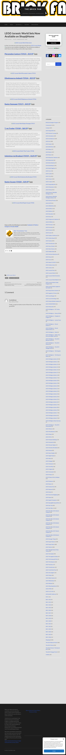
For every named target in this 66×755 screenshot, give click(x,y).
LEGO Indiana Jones (50, 265)
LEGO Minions (49, 428)
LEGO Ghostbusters (50, 243)
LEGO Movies (49, 450)
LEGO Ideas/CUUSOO (51, 262)
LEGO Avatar (49, 144)
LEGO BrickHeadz (50, 165)
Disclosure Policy (33, 711)
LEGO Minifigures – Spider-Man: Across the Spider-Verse (53, 335)
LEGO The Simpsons (50, 561)
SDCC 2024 (48, 631)
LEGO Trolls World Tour (51, 570)
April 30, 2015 (8, 39)
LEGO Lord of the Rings (51, 298)
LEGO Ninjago (49, 461)
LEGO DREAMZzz (50, 205)
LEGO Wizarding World (51, 586)
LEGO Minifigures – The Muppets (53, 351)
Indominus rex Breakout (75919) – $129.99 (21, 156)
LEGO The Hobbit (50, 553)
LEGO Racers (49, 484)
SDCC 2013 (48, 602)
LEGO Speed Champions (51, 500)
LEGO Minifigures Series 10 (52, 359)
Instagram (7, 226)
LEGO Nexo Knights (50, 453)
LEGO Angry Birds (50, 130)
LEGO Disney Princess (51, 200)
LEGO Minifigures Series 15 (52, 372)
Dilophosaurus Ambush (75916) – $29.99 (20, 78)
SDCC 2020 (48, 621)
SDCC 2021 (48, 623)
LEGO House (49, 257)
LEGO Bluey (48, 149)
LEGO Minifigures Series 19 (52, 383)
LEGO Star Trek (49, 505)
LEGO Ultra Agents (50, 572)
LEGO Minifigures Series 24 (52, 396)
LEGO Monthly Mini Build (51, 447)
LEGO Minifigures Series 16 (52, 375)
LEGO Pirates (49, 474)
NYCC (47, 596)
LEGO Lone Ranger (50, 295)
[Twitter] (7, 250)
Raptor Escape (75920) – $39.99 (16, 182)
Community (48, 125)
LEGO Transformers (50, 567)
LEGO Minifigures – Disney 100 (53, 313)
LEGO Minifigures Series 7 (51, 412)
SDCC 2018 (48, 615)
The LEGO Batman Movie (51, 642)
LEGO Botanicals (49, 160)
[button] (63, 739)
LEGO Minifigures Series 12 (52, 364)
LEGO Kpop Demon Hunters (52, 290)
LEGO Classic (49, 179)
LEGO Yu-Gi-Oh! (49, 591)
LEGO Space (48, 497)
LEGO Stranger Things (51, 539)
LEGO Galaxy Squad (50, 238)
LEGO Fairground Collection (52, 219)
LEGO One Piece (49, 466)
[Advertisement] (23, 214)
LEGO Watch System (50, 578)
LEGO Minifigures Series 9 (51, 418)
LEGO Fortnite (49, 227)
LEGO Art (48, 141)
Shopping (48, 639)
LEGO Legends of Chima (51, 293)
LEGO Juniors (49, 267)
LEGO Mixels (49, 434)
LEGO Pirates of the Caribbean (52, 477)
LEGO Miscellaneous (50, 431)
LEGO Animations (50, 136)
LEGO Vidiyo (49, 575)
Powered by (50, 48)
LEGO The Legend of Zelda (52, 556)
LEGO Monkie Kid (50, 442)
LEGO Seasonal (49, 489)
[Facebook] (6, 250)
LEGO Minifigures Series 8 (51, 415)
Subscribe (53, 43)
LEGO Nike (48, 458)
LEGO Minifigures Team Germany (53, 420)
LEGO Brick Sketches (50, 162)
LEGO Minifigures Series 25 (52, 399)
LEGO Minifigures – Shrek (51, 332)
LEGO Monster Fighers (51, 445)
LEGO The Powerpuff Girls (52, 559)
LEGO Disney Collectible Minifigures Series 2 (51, 197)
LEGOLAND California (51, 594)
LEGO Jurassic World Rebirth (52, 279)
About (11, 24)
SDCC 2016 (48, 610)
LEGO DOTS (48, 203)
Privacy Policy (37, 710)
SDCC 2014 (48, 604)
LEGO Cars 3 (48, 171)
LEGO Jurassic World (36, 45)
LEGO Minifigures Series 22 (52, 391)
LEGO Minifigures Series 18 (52, 380)
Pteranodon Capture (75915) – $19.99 (19, 54)
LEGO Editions (49, 211)
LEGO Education (49, 213)
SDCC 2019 (48, 618)
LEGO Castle (48, 173)
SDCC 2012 (48, 599)
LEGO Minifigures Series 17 (52, 377)
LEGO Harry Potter (50, 246)
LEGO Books (48, 152)
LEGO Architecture (50, 138)
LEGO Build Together (50, 168)
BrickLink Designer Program (52, 122)
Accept (54, 751)
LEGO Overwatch (50, 471)
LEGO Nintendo (49, 463)
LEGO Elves (48, 216)
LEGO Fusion (49, 232)
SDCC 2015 (48, 607)
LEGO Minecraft (49, 306)
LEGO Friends (49, 230)
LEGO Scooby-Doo (50, 486)
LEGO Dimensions (50, 187)
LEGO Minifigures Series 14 (52, 369)
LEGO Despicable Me (50, 184)
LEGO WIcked (49, 583)
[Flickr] (11, 250)
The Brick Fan (33, 9)
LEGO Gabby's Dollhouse (51, 235)
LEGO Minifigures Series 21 (52, 388)
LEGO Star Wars (49, 508)
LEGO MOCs (49, 437)
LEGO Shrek (48, 492)
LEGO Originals (49, 469)
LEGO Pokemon (49, 481)
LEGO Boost (48, 154)
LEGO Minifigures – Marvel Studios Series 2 (52, 328)
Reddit (16, 226)
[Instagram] (9, 250)
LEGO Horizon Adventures (52, 254)
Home (6, 24)
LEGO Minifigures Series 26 (52, 402)
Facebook (29, 225)
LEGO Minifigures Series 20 (52, 385)
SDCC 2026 (48, 637)
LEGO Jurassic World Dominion (53, 275)
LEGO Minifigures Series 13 (52, 367)
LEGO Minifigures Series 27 (52, 404)
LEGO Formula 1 (49, 224)
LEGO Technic (49, 547)
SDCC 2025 (48, 634)
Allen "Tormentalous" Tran (20, 39)
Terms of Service (29, 710)
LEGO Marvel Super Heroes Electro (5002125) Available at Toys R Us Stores (33, 284)
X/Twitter (35, 225)
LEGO (7, 277)
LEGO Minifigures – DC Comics (53, 309)
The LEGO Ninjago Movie (51, 652)
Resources (18, 24)
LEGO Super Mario (50, 544)
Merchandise (34, 24)
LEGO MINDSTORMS (50, 304)
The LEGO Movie (49, 645)
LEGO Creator (49, 181)
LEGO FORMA (49, 222)
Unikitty (47, 654)
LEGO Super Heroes (50, 541)
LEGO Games (49, 240)
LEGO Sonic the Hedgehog (51, 494)
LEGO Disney (49, 189)
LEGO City (48, 176)
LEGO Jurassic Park (50, 270)
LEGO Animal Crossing (51, 133)
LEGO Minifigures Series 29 (52, 410)
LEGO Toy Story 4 (50, 564)
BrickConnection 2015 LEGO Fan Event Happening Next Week (13, 284)
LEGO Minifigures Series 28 (52, 407)
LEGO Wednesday (50, 580)
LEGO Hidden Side (50, 251)
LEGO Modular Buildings (51, 439)
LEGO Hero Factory (50, 248)
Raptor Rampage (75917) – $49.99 (17, 104)
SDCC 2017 (48, 613)
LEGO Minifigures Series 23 (52, 394)
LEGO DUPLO (49, 208)
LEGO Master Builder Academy (53, 301)
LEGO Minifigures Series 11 (52, 361)
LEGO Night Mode (50, 455)
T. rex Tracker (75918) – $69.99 (16, 128)
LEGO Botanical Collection (52, 157)
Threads (12, 226)
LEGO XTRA (48, 588)
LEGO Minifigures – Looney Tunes (53, 320)
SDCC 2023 (48, 629)
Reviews (27, 24)
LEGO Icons (48, 259)
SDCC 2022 (48, 626)
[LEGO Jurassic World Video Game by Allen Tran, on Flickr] (23, 42)
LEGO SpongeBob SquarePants (53, 502)
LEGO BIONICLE (49, 146)
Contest (47, 128)
